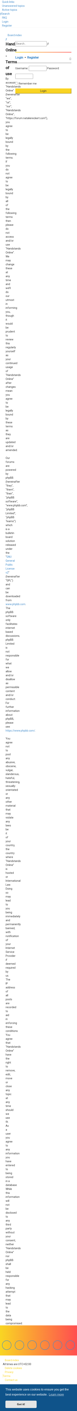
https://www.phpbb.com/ (20, 730)
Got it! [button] (21, 1404)
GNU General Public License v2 (10, 564)
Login (19, 57)
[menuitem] (12, 5)
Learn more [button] (56, 1394)
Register (33, 57)
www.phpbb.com (15, 604)
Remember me (28, 83)
